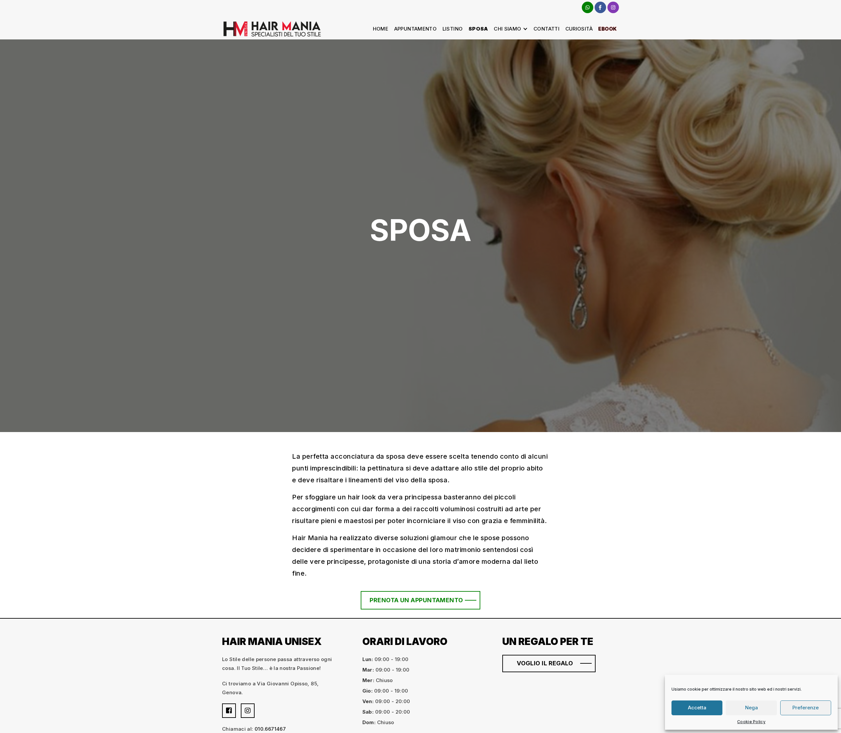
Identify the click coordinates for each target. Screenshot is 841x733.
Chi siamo (507, 29)
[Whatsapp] (587, 7)
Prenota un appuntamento (416, 600)
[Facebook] (600, 7)
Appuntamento (415, 29)
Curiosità (579, 29)
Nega (751, 707)
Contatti (546, 29)
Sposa (478, 29)
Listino (453, 29)
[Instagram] (613, 7)
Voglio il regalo (545, 663)
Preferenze (805, 707)
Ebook (607, 29)
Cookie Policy (751, 721)
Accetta (697, 707)
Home (381, 29)
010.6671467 (270, 729)
